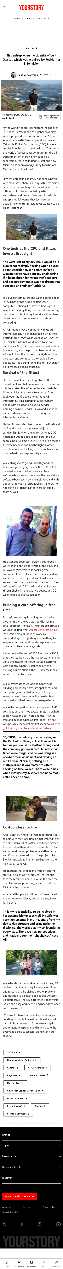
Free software (38, 1075)
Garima (39, 1106)
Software (12, 1052)
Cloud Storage (36, 1067)
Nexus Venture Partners (20, 1060)
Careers (26, 1207)
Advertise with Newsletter (19, 1196)
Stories (30, 48)
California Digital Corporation (23, 1090)
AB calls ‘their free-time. (43, 630)
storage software (17, 1113)
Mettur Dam (13, 1083)
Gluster (11, 1067)
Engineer (12, 1075)
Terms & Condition (10, 1212)
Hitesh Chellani (15, 1098)
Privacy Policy (49, 1207)
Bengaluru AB (14, 1106)
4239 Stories (47, 75)
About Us (6, 1207)
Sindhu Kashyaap (28, 75)
